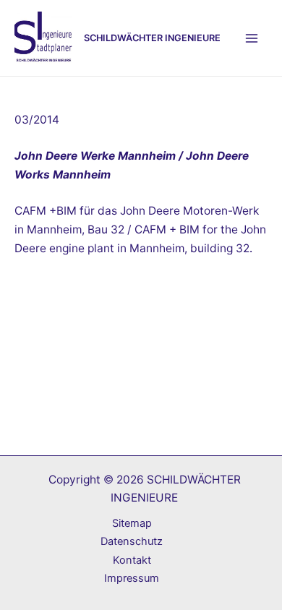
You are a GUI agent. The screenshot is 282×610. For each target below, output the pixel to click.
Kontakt (132, 560)
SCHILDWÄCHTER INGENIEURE (152, 38)
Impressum (131, 578)
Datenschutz (132, 541)
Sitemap (132, 523)
